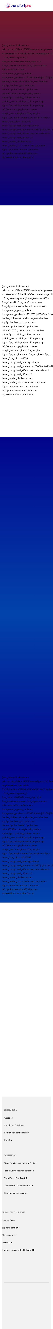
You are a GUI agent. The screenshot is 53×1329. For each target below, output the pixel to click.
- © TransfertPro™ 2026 (26, 1307)
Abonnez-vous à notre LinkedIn (16, 1250)
